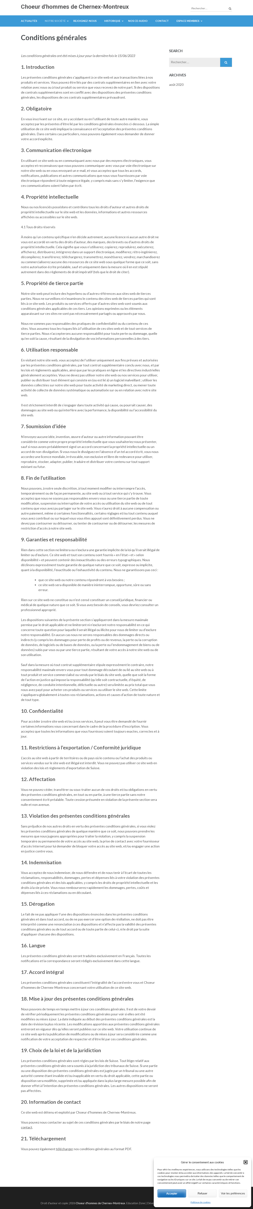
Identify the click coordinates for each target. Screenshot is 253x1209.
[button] (245, 1162)
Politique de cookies (201, 1202)
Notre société (55, 20)
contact (26, 1127)
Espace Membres (188, 20)
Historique (112, 20)
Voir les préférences (233, 1193)
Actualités (29, 20)
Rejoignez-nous (84, 20)
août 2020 (176, 85)
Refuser (202, 1193)
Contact (162, 20)
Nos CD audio (138, 20)
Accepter (171, 1193)
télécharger (64, 1149)
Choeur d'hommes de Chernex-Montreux (75, 6)
